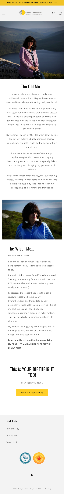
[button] (3, 13)
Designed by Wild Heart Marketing (40, 489)
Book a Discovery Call (32, 392)
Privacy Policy (12, 428)
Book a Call (11, 442)
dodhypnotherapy (24, 489)
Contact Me (11, 435)
